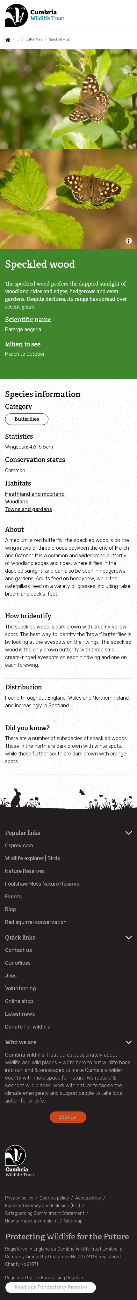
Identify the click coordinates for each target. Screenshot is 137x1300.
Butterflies (33, 39)
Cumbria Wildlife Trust (31, 1055)
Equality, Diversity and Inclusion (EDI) (42, 1205)
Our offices (18, 963)
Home (7, 39)
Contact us (18, 950)
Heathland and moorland (35, 494)
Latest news (20, 1014)
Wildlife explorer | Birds (32, 858)
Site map (73, 1221)
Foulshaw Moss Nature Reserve (42, 884)
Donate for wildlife (27, 1027)
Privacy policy (19, 1198)
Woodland (17, 502)
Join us (68, 1117)
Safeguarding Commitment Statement (44, 1213)
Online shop (19, 1001)
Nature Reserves (25, 871)
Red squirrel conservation (36, 922)
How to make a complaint (31, 1221)
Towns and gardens (28, 509)
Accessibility (88, 1198)
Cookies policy (54, 1198)
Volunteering (20, 988)
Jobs (11, 976)
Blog (10, 909)
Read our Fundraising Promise (50, 1287)
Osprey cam (19, 846)
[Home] (34, 15)
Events (13, 897)
